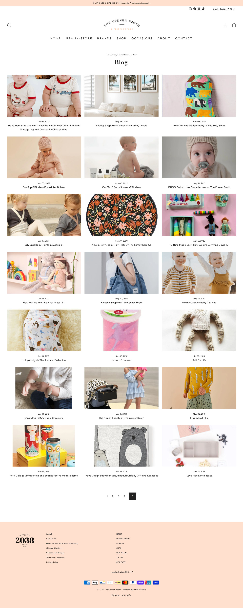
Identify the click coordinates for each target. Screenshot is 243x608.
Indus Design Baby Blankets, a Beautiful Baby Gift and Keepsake (121, 475)
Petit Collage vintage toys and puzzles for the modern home (44, 475)
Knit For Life (199, 360)
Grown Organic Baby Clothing (199, 302)
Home (108, 55)
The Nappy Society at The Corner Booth (121, 417)
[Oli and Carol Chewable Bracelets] (44, 388)
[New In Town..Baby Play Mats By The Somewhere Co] (121, 215)
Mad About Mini (199, 417)
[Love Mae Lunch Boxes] (199, 446)
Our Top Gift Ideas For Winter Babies (44, 187)
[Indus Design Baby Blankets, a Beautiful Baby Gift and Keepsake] (121, 446)
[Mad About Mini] (199, 388)
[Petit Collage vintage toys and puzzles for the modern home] (44, 446)
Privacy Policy (52, 562)
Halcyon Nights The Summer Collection (44, 360)
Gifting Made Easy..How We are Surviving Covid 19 (199, 244)
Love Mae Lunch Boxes (199, 475)
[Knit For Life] (199, 330)
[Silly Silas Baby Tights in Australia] (44, 215)
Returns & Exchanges (55, 553)
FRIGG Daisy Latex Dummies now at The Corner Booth (199, 187)
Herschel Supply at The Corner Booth (121, 302)
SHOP (121, 38)
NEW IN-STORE (79, 38)
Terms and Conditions (55, 557)
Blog (114, 55)
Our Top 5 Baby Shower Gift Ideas (121, 187)
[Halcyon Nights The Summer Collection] (44, 330)
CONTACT (184, 38)
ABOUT (164, 38)
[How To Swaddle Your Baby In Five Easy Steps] (199, 96)
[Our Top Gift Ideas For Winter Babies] (44, 157)
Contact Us (51, 539)
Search (49, 534)
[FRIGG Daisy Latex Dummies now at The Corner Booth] (199, 157)
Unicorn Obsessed (121, 360)
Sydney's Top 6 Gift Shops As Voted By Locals (121, 125)
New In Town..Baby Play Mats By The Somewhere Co (121, 244)
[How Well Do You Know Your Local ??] (44, 272)
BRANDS (104, 38)
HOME (55, 38)
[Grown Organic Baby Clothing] (199, 272)
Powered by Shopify (121, 595)
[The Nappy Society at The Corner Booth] (121, 388)
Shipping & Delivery (54, 548)
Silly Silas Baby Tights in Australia (43, 244)
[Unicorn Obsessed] (121, 330)
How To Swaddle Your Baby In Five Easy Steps (199, 125)
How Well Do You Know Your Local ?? (43, 302)
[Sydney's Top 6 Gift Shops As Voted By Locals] (121, 96)
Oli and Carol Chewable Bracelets (44, 417)
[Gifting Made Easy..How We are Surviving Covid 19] (199, 215)
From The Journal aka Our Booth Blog (62, 543)
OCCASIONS (142, 38)
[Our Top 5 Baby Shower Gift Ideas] (121, 157)
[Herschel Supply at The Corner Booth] (121, 272)
